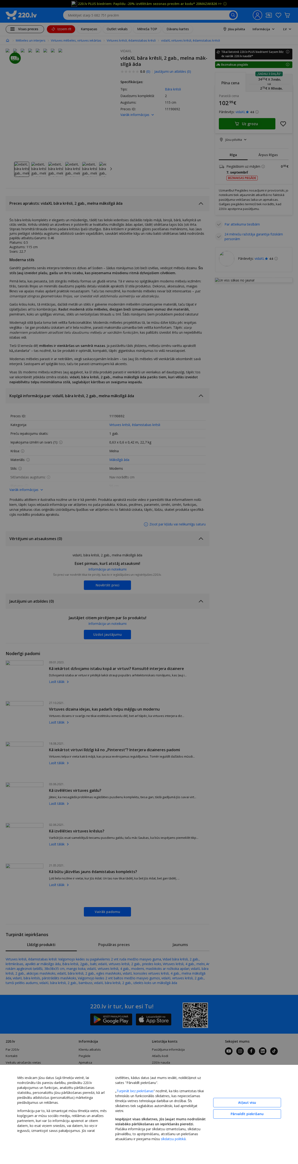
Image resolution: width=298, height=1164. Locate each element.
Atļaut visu (247, 1102)
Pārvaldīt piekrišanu (247, 1114)
